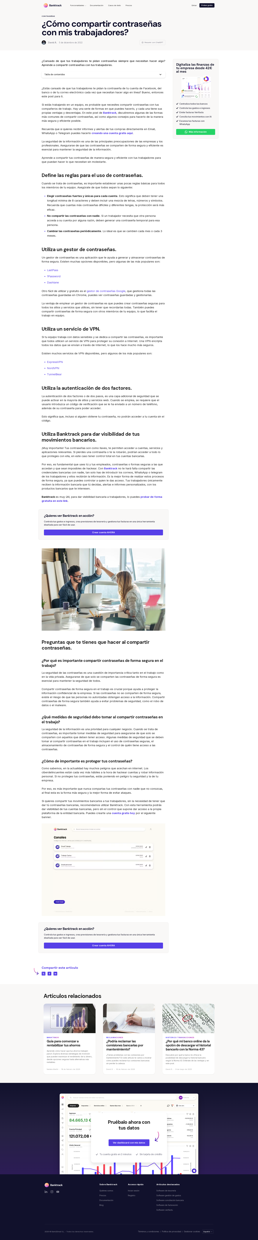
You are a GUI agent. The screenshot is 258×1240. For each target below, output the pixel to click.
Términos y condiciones (148, 1231)
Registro (131, 1195)
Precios (129, 5)
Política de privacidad (171, 1231)
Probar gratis (207, 5)
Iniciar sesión (133, 1190)
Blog (101, 1205)
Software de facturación (167, 1205)
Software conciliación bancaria (170, 1200)
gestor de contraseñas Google (106, 291)
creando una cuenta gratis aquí (112, 133)
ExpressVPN (55, 362)
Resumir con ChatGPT (154, 42)
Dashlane (53, 282)
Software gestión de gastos (168, 1195)
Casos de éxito (114, 5)
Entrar (194, 5)
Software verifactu (164, 1210)
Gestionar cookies (192, 1231)
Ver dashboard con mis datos (129, 1142)
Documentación (96, 5)
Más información (198, 131)
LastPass (52, 270)
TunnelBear (54, 374)
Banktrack (109, 112)
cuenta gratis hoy (123, 813)
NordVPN (53, 368)
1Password (53, 276)
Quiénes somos (106, 1190)
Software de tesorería (166, 1190)
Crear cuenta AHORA (103, 532)
